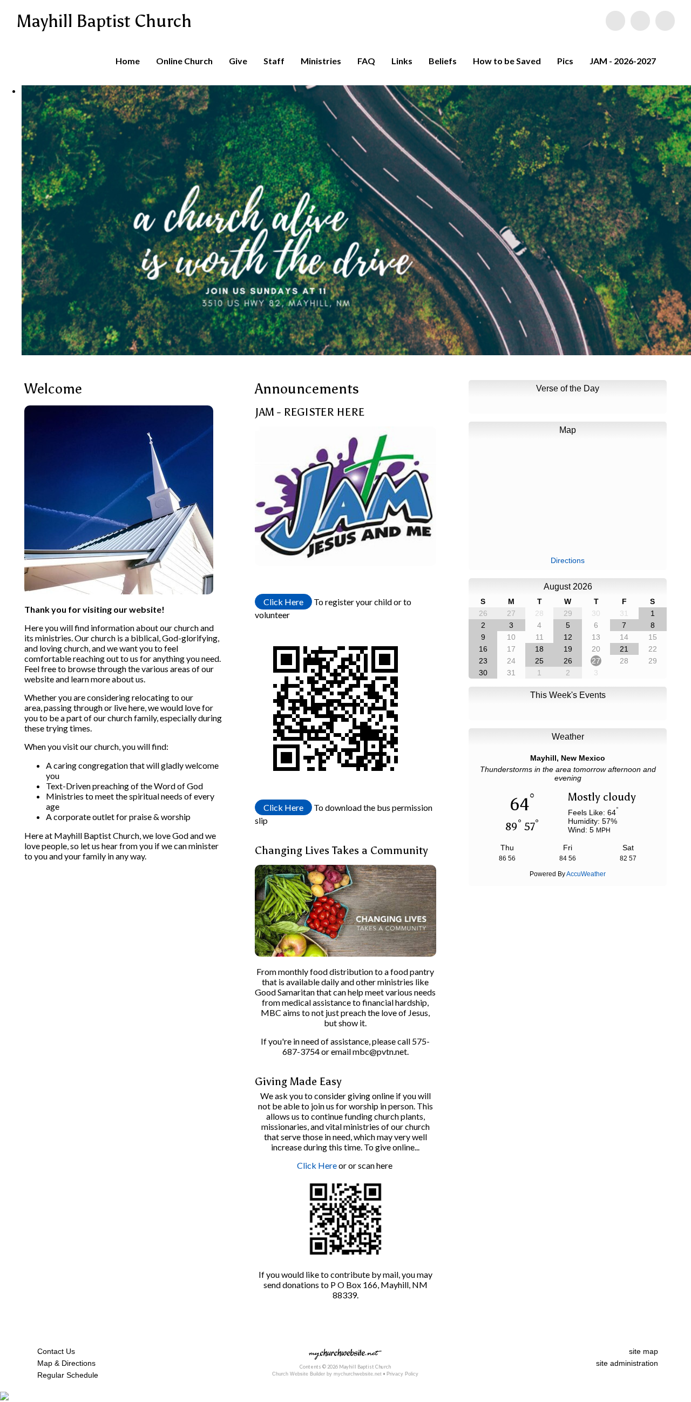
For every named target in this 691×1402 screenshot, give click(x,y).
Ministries (321, 61)
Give (238, 61)
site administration (627, 1363)
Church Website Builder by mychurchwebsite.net (327, 1374)
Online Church (184, 61)
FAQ (366, 61)
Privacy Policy (402, 1374)
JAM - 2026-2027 (623, 61)
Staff (273, 61)
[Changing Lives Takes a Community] (346, 953)
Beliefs (443, 61)
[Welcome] (118, 599)
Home (128, 61)
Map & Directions (64, 1363)
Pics (565, 61)
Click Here (283, 602)
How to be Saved (507, 61)
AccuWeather (586, 874)
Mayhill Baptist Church (104, 21)
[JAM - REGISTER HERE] (346, 562)
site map (643, 1351)
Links (401, 61)
